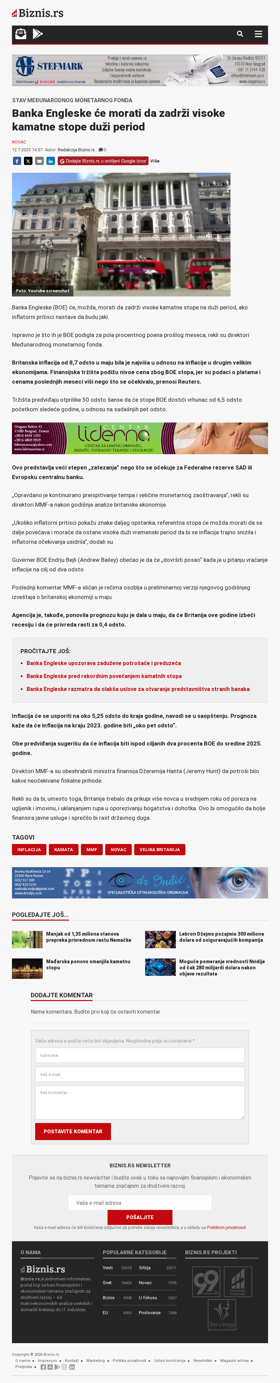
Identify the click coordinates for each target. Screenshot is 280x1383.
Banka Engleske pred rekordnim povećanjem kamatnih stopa (104, 676)
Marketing (95, 1360)
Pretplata (23, 1367)
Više (154, 161)
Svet (107, 1282)
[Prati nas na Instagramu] (64, 1369)
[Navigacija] (258, 34)
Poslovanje (149, 1312)
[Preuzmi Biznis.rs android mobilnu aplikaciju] (37, 34)
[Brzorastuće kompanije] (238, 1281)
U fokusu (148, 1297)
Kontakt (72, 1360)
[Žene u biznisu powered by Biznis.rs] (222, 1314)
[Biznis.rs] (42, 1268)
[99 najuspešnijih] (206, 1281)
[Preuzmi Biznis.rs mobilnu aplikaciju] (50, 1369)
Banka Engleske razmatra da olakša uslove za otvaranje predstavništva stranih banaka (138, 689)
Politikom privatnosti (226, 1227)
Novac (19, 142)
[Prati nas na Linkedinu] (72, 1369)
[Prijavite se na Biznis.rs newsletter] (20, 34)
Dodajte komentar (62, 996)
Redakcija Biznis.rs (76, 149)
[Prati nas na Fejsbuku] (43, 1369)
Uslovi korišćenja (169, 1360)
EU (105, 1312)
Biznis (109, 1297)
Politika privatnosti (129, 1360)
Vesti (108, 1267)
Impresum (47, 1360)
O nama (22, 1360)
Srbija (145, 1267)
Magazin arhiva (234, 1360)
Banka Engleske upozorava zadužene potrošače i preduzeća (104, 663)
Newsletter (202, 1360)
